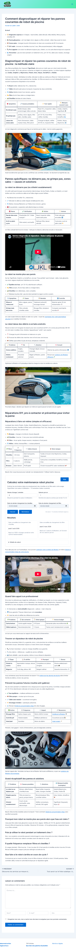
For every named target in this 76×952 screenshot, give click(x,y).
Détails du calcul (15, 542)
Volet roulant (56, 721)
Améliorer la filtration (58, 714)
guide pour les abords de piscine (49, 675)
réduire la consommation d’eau (55, 812)
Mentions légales (57, 943)
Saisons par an (43, 492)
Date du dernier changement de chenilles (19, 503)
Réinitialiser (25, 512)
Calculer (12, 512)
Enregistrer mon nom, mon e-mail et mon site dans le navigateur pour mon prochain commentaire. (37, 919)
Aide (64, 479)
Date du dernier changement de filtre (50, 503)
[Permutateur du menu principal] (72, 4)
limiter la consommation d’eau (24, 706)
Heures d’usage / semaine (15, 492)
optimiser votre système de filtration (47, 550)
